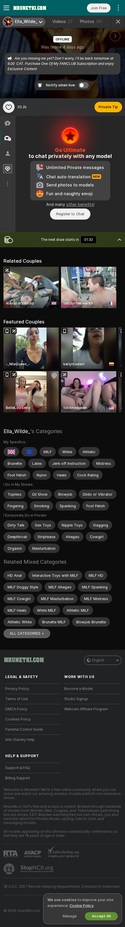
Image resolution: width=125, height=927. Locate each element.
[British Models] (11, 451)
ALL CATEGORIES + (27, 633)
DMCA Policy (16, 709)
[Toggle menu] (6, 8)
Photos (91, 21)
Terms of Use (16, 699)
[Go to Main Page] (38, 8)
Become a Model (78, 689)
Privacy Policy (17, 689)
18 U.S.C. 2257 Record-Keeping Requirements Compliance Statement (61, 887)
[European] (29, 451)
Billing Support (17, 778)
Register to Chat (70, 214)
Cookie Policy (81, 905)
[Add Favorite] (9, 107)
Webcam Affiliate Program (86, 709)
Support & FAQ (17, 768)
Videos (62, 21)
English (98, 660)
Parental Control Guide (24, 729)
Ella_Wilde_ (16, 431)
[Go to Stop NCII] (37, 868)
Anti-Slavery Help (20, 740)
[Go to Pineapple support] (9, 868)
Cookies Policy (18, 719)
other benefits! (80, 204)
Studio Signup (76, 699)
